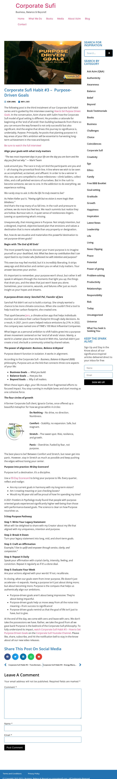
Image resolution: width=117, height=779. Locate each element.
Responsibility (94, 295)
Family (90, 176)
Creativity (92, 157)
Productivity (93, 282)
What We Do (35, 18)
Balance (91, 91)
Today (90, 308)
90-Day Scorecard (20, 478)
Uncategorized (95, 315)
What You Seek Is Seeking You (96, 330)
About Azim (74, 18)
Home (21, 18)
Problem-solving (96, 275)
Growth (91, 203)
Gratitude (92, 196)
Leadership (93, 229)
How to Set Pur (61, 111)
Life (89, 236)
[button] (7, 657)
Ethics (90, 170)
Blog (87, 18)
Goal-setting (93, 189)
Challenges (93, 130)
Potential (92, 262)
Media (60, 18)
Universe (92, 321)
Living (90, 242)
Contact (22, 24)
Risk (89, 301)
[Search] (109, 53)
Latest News (93, 222)
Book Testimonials (97, 110)
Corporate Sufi (36, 5)
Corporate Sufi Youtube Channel (53, 633)
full (28, 145)
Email (8, 735)
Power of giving (95, 268)
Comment (10, 687)
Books (49, 18)
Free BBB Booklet (96, 183)
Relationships (94, 288)
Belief (90, 97)
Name (8, 723)
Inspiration (93, 216)
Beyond (91, 104)
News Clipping (94, 249)
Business (92, 124)
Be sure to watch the (15, 145)
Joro (27, 315)
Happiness (92, 209)
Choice (90, 137)
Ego (89, 163)
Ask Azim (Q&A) (95, 71)
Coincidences (94, 143)
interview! (35, 145)
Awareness (93, 84)
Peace (90, 255)
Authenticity (93, 78)
